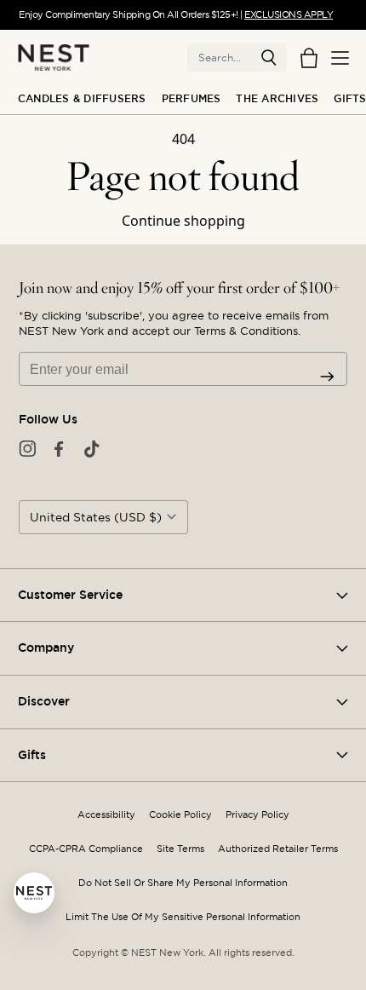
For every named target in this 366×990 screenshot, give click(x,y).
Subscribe (327, 376)
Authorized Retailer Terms (278, 849)
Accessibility (106, 815)
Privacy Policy (257, 815)
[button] (268, 57)
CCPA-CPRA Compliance (86, 849)
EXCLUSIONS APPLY (288, 14)
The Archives (277, 99)
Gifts (350, 99)
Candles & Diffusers (82, 99)
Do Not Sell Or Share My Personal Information (183, 883)
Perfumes (191, 99)
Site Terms (180, 849)
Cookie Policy (180, 815)
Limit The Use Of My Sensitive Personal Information (183, 917)
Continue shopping (183, 220)
